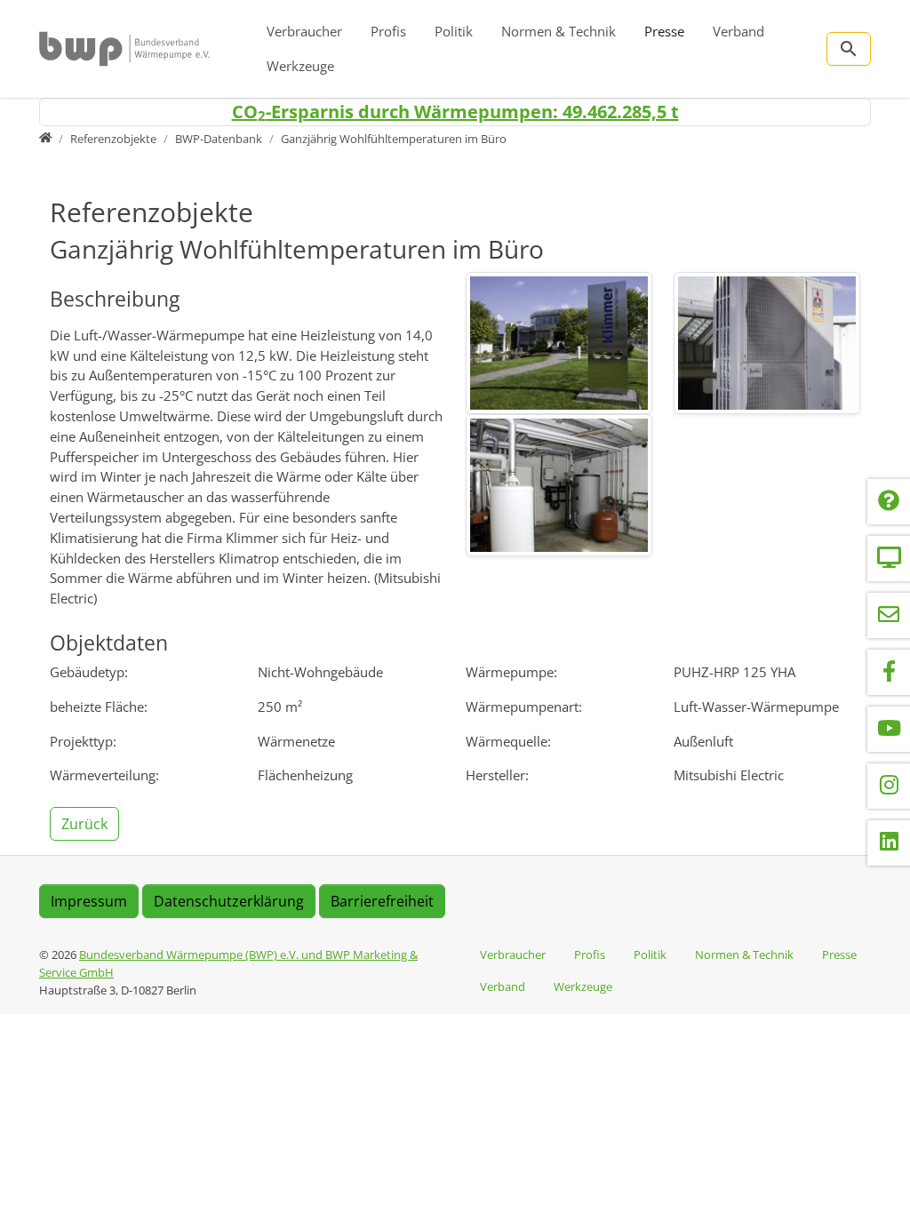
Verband (738, 31)
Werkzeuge (300, 66)
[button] (86, 822)
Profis (388, 31)
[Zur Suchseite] (848, 49)
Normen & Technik (558, 31)
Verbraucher (304, 31)
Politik (454, 31)
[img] (559, 343)
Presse (664, 31)
